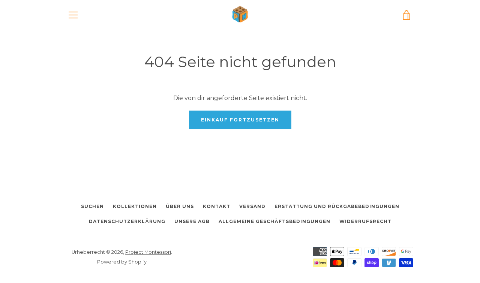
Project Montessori (148, 252)
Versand (252, 206)
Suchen (92, 206)
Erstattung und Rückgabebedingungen (336, 206)
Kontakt (216, 206)
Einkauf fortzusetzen (240, 120)
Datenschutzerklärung (127, 221)
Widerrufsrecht (365, 221)
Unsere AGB (192, 221)
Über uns (180, 206)
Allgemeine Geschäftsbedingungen (274, 221)
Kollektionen (135, 206)
